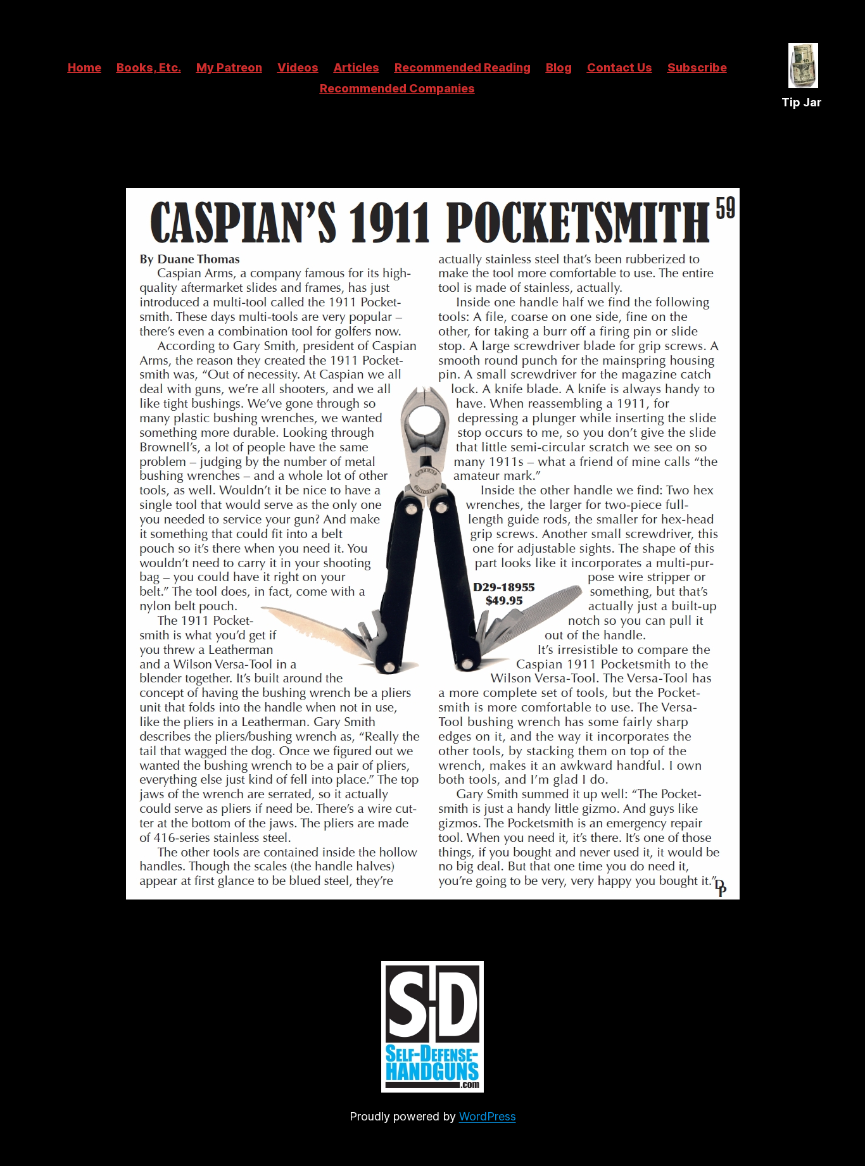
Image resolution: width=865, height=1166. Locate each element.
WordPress (487, 1116)
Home (84, 67)
